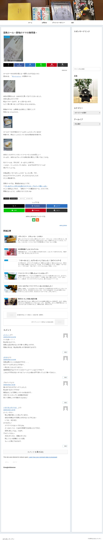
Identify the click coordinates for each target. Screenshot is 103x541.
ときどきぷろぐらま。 (10, 407)
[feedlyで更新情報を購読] (33, 219)
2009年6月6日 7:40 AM (9, 384)
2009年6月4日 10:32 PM (9, 337)
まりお (5, 357)
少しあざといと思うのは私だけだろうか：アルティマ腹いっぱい (26, 186)
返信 (65, 352)
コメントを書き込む (35, 452)
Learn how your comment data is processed (43, 457)
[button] (62, 65)
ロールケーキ (14, 198)
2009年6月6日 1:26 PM (9, 410)
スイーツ (7, 198)
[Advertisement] (16, 485)
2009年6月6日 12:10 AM (9, 359)
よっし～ (6, 335)
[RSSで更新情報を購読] (37, 219)
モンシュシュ (16, 76)
